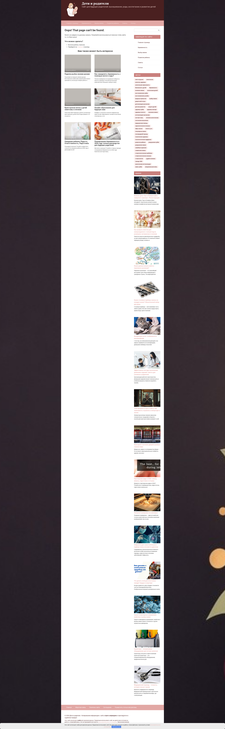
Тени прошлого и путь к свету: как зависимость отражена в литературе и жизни (147, 410)
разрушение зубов (154, 142)
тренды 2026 (138, 161)
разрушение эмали (140, 145)
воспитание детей (152, 90)
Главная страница (72, 23)
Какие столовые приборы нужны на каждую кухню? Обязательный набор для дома (146, 302)
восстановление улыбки (142, 96)
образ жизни (138, 128)
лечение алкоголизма (152, 117)
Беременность (86, 23)
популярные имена (140, 131)
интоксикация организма (142, 115)
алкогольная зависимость (142, 85)
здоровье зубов (139, 109)
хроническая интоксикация (143, 164)
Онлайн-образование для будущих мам (104, 109)
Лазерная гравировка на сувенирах (146, 513)
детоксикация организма (142, 104)
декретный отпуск (140, 101)
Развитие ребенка (113, 23)
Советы (124, 23)
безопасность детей (140, 87)
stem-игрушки (139, 79)
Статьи (133, 23)
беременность (153, 87)
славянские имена (140, 150)
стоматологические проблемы (143, 153)
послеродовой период (141, 134)
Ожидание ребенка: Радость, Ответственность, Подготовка (77, 142)
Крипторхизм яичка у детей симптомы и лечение (76, 109)
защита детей (152, 107)
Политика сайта (94, 707)
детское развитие (140, 107)
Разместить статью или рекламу (126, 707)
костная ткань (139, 117)
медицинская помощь (141, 123)
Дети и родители (95, 3)
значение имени (153, 112)
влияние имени (139, 90)
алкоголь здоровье (140, 82)
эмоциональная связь (151, 167)
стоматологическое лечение (143, 156)
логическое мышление (141, 120)
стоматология (139, 158)
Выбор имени (99, 23)
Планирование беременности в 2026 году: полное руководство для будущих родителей (107, 143)
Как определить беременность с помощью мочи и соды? (107, 75)
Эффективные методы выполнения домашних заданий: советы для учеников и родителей (146, 372)
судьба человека (150, 158)
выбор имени (153, 98)
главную (80, 47)
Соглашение (107, 707)
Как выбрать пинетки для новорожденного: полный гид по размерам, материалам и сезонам (145, 232)
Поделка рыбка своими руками (77, 74)
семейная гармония (140, 147)
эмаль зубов (138, 167)
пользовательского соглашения (107, 722)
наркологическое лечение (142, 126)
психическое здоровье (141, 137)
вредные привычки (140, 98)
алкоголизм (149, 79)
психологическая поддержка (143, 139)
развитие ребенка (140, 142)
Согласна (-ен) (116, 727)
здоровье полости (140, 112)
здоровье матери (152, 109)
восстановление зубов (141, 93)
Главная (69, 707)
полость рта (149, 128)
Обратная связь (80, 707)
